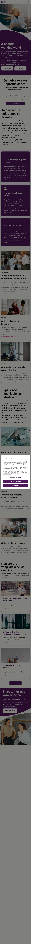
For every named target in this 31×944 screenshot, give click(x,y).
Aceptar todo (15, 485)
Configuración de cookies (15, 477)
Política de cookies (7, 473)
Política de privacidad (15, 473)
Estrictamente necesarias (15, 481)
